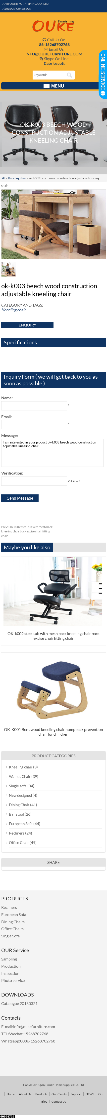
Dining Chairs (13, 921)
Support (76, 1094)
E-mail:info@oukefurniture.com (28, 1026)
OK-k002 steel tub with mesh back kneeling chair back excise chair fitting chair (27, 531)
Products (41, 1094)
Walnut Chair (20, 776)
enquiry (27, 324)
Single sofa (18, 786)
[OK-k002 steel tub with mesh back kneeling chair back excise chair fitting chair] (53, 624)
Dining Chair (19, 804)
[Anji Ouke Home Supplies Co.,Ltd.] (53, 30)
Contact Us (59, 1101)
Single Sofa (10, 935)
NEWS (90, 1094)
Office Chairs (12, 928)
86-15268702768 (54, 44)
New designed (20, 795)
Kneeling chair (17, 178)
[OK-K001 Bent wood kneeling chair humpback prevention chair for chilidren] (53, 720)
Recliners (16, 833)
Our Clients (59, 1094)
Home (11, 1094)
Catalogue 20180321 (19, 1003)
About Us (25, 1094)
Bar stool (16, 814)
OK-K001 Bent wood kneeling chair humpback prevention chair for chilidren (53, 731)
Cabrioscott (54, 63)
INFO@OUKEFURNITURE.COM (53, 53)
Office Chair (19, 842)
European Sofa (21, 823)
